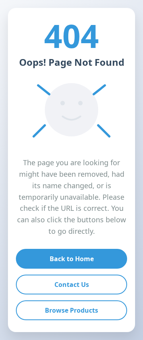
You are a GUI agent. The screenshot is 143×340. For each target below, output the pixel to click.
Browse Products (71, 310)
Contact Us (71, 284)
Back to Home (72, 258)
